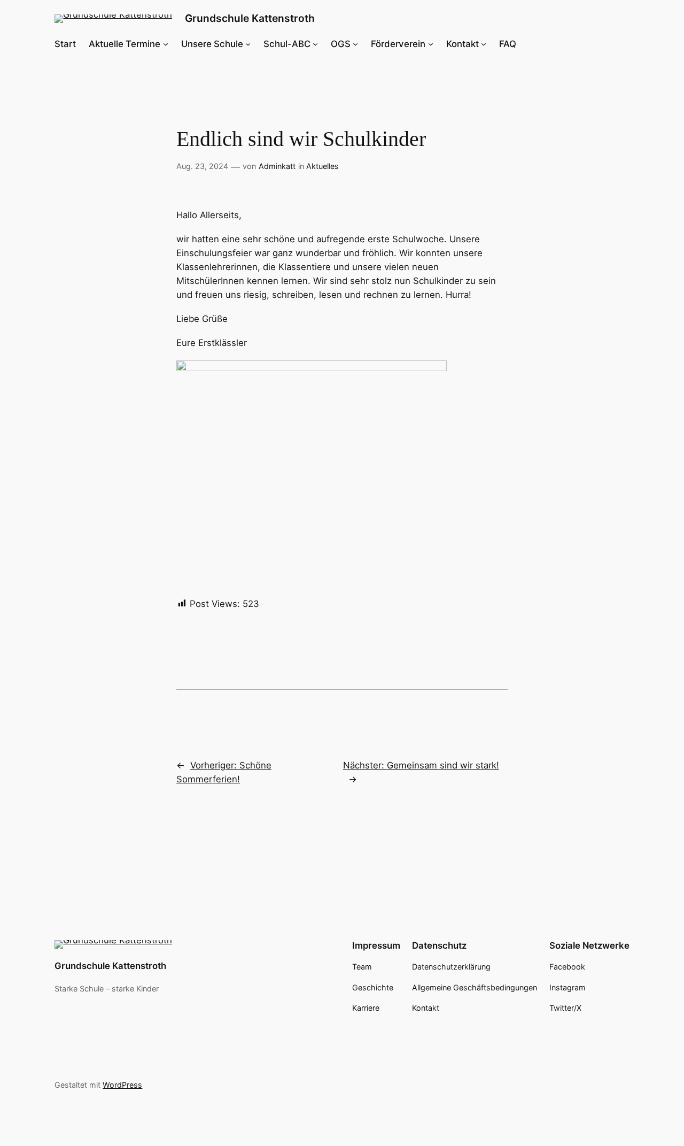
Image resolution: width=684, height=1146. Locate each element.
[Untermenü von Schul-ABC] (315, 44)
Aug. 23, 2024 (202, 166)
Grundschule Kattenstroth (250, 18)
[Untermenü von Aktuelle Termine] (165, 44)
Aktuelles (322, 166)
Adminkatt (277, 166)
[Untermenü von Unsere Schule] (248, 44)
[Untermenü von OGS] (355, 44)
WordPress (122, 1084)
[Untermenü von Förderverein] (430, 44)
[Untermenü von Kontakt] (483, 44)
